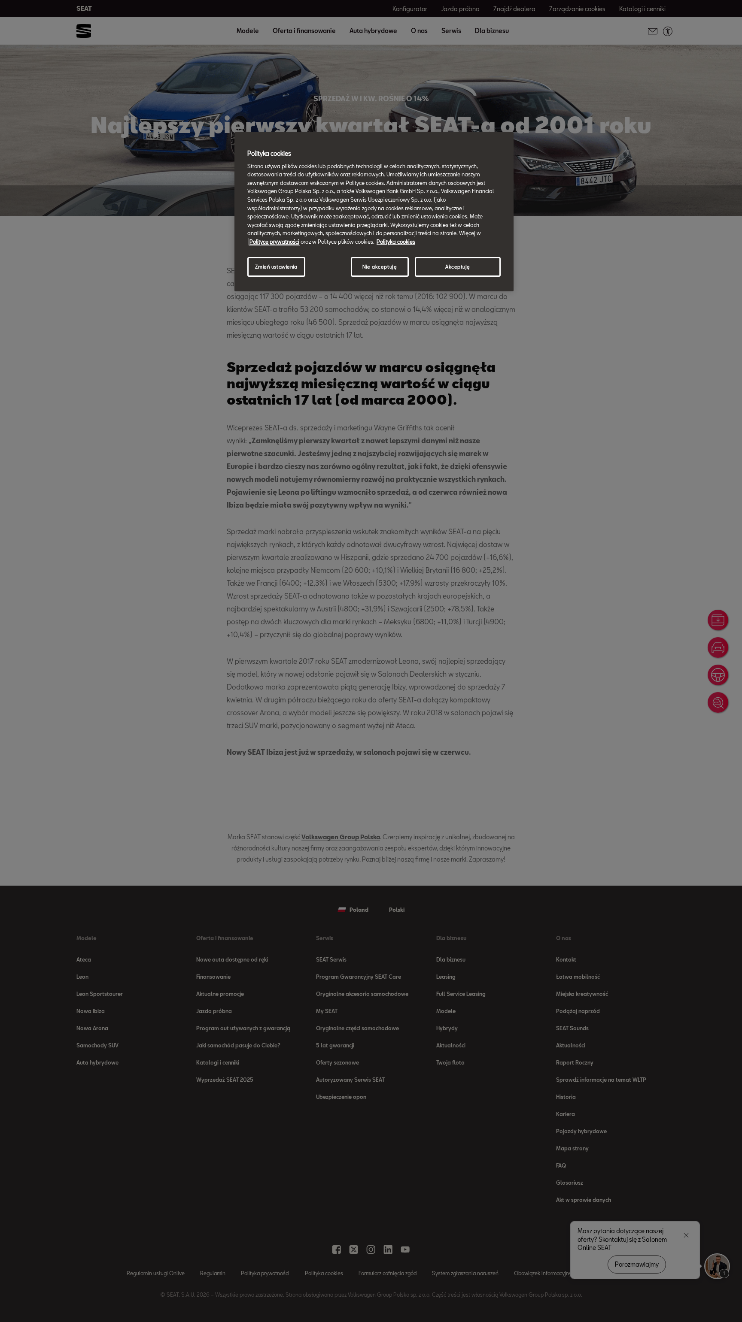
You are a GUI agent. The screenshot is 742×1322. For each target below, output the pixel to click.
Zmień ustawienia (276, 266)
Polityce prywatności (274, 242)
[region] (374, 211)
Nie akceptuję (379, 266)
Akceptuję (457, 266)
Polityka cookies (396, 242)
